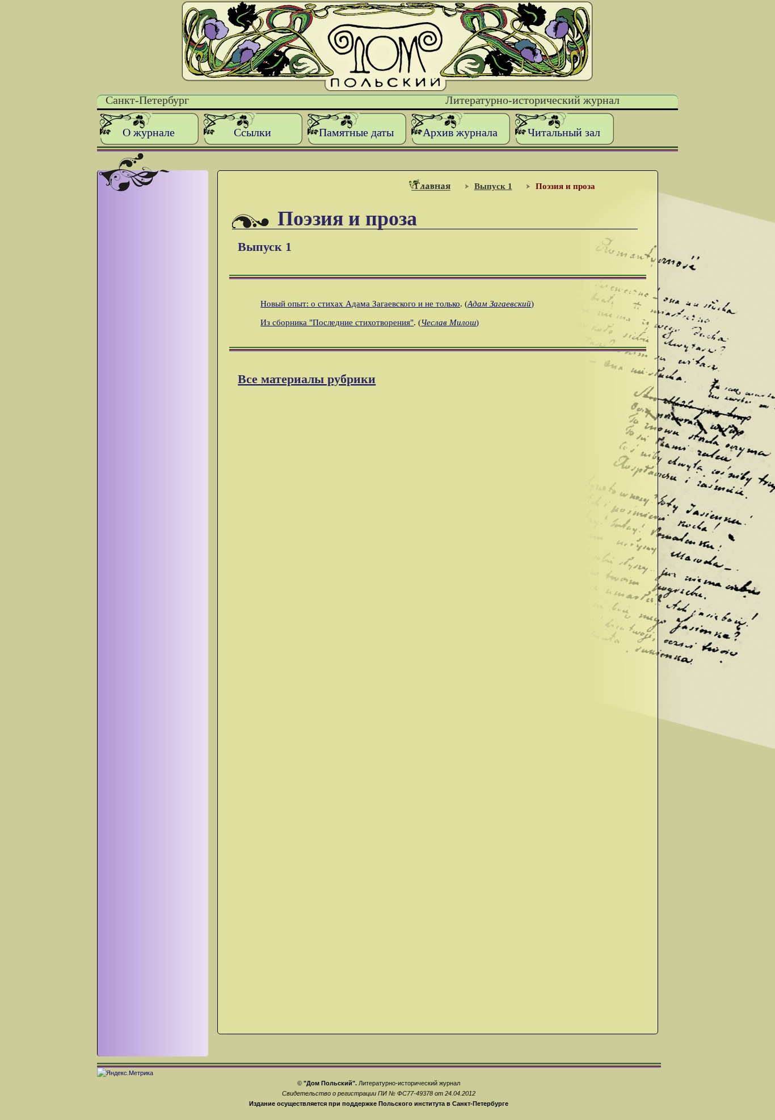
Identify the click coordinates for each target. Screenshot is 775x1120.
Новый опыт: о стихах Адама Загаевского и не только (360, 303)
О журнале (149, 133)
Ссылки (252, 133)
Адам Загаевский (499, 303)
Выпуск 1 (493, 186)
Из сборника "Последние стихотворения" (337, 322)
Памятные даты (356, 133)
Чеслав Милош (448, 322)
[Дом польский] (387, 89)
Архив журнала (460, 133)
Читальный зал (564, 133)
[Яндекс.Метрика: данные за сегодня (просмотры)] (125, 1073)
